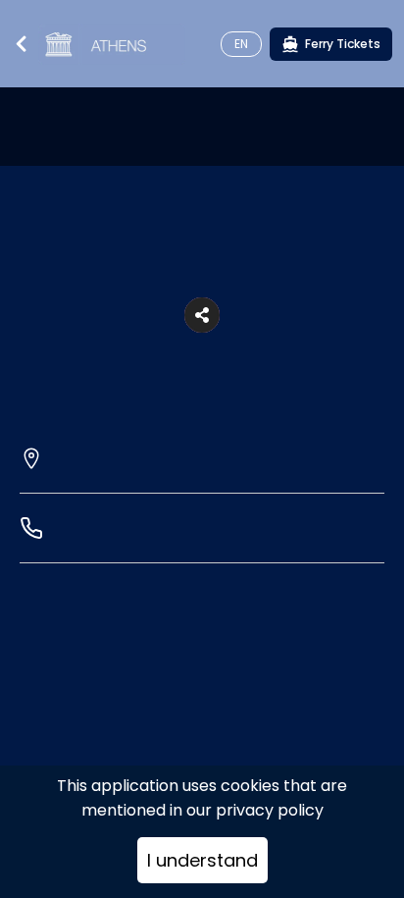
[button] (202, 315)
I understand (202, 860)
